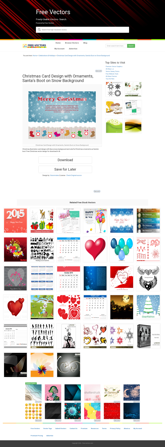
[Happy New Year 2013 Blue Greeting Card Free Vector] (122, 221)
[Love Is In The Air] (15, 249)
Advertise (49, 435)
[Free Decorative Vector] (122, 336)
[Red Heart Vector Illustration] (95, 249)
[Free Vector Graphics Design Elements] (114, 89)
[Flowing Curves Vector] (15, 365)
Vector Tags (47, 428)
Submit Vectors (60, 428)
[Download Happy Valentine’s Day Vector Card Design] (15, 278)
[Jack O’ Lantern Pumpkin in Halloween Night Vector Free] (122, 307)
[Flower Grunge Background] (133, 89)
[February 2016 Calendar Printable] (95, 307)
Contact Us (73, 428)
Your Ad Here (110, 79)
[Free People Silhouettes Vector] (42, 336)
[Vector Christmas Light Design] (148, 249)
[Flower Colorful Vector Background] (42, 365)
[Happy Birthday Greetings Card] (95, 221)
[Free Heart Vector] (95, 336)
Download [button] (65, 160)
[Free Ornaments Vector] (68, 336)
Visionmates (54, 175)
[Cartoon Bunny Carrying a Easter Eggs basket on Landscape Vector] (42, 307)
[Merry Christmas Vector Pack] (42, 221)
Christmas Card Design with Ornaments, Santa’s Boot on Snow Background (83, 55)
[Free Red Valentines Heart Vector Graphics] (15, 307)
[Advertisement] (63, 64)
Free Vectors (35, 428)
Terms (104, 428)
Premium (84, 428)
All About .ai (110, 69)
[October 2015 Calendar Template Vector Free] (68, 278)
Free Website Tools (112, 74)
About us (127, 428)
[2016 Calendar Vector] (42, 278)
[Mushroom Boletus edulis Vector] (114, 107)
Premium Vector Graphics (114, 66)
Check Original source (74, 175)
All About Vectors (111, 76)
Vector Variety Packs (112, 71)
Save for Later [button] (65, 169)
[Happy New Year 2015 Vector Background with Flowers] (15, 221)
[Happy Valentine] (68, 307)
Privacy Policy (115, 428)
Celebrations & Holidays (47, 55)
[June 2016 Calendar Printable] (68, 249)
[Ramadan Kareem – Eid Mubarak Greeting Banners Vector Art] (148, 221)
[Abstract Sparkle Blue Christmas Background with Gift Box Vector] (95, 278)
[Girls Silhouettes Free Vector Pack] (148, 336)
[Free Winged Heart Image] (148, 278)
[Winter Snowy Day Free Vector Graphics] (148, 307)
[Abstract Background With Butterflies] (114, 126)
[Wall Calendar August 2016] (68, 221)
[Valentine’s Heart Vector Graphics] (122, 278)
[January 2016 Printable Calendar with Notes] (15, 336)
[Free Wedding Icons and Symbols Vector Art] (42, 249)
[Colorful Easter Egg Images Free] (122, 249)
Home (35, 55)
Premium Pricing (37, 435)
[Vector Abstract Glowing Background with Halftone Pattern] (133, 126)
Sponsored (98, 70)
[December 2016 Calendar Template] (133, 107)
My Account (137, 428)
